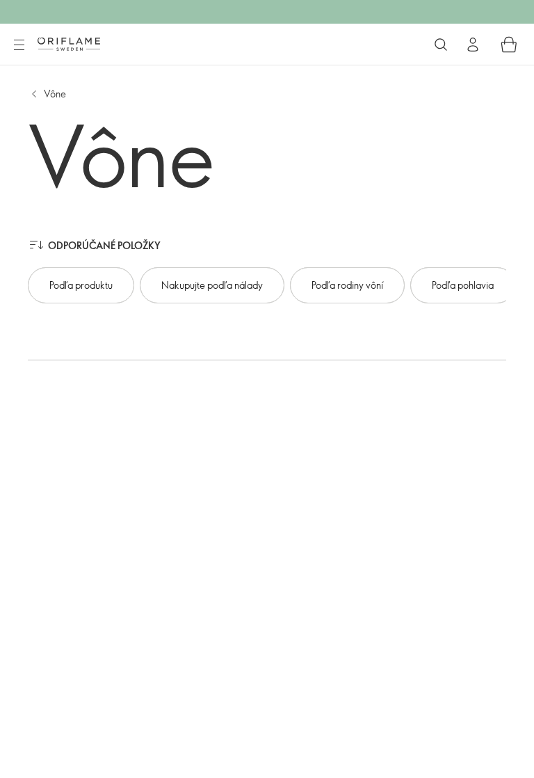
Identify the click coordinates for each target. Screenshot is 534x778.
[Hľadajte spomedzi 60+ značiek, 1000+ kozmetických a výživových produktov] (440, 44)
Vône (55, 93)
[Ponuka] (18, 45)
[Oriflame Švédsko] (69, 43)
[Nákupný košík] (509, 44)
